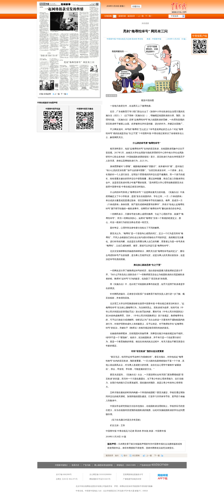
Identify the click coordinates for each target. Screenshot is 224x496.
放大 (117, 455)
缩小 (125, 455)
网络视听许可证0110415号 (99, 479)
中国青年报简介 (61, 465)
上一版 (57, 94)
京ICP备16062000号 (64, 474)
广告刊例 (86, 465)
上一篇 (149, 455)
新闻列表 (122, 16)
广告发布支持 (145, 465)
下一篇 (157, 455)
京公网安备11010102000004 (100, 474)
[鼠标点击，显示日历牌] (115, 16)
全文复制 (136, 455)
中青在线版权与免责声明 (47, 103)
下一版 (64, 94)
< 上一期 (140, 16)
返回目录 (131, 16)
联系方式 (75, 465)
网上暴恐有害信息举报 (103, 465)
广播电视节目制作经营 (132, 479)
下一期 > (148, 16)
